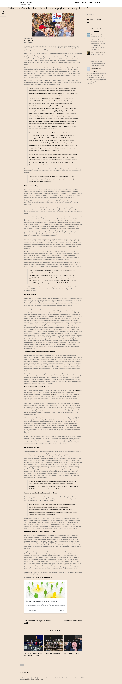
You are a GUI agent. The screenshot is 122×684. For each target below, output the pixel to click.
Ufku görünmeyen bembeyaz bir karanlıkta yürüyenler (98, 69)
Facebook (98, 19)
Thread (91, 22)
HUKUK (84, 2)
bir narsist (52, 394)
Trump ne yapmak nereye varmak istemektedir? (33, 654)
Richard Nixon (75, 390)
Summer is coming (96, 34)
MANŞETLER (36, 640)
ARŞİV (47, 637)
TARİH (90, 2)
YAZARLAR (97, 2)
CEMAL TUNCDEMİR (30, 637)
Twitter (91, 19)
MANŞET (27, 640)
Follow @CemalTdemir (30, 41)
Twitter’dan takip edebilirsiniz (43, 577)
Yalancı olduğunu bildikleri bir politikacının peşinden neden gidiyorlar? (48, 8)
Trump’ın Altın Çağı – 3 (72, 653)
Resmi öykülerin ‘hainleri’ (73, 621)
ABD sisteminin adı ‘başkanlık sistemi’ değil (37, 622)
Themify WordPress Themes (37, 679)
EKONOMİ (77, 2)
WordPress (27, 679)
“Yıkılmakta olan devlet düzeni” (52, 654)
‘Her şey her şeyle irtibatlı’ (98, 52)
